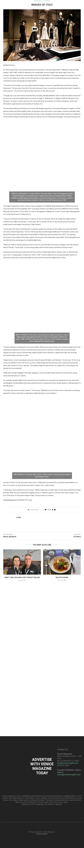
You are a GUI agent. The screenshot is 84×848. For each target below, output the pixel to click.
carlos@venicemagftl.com (68, 774)
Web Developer (42, 834)
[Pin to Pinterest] (52, 510)
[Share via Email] (55, 510)
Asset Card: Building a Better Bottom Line (22, 577)
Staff (18, 517)
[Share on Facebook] (48, 510)
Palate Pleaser (62, 577)
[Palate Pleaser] (62, 561)
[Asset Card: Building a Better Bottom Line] (22, 561)
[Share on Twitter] (50, 510)
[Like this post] (45, 510)
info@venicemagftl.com (67, 763)
